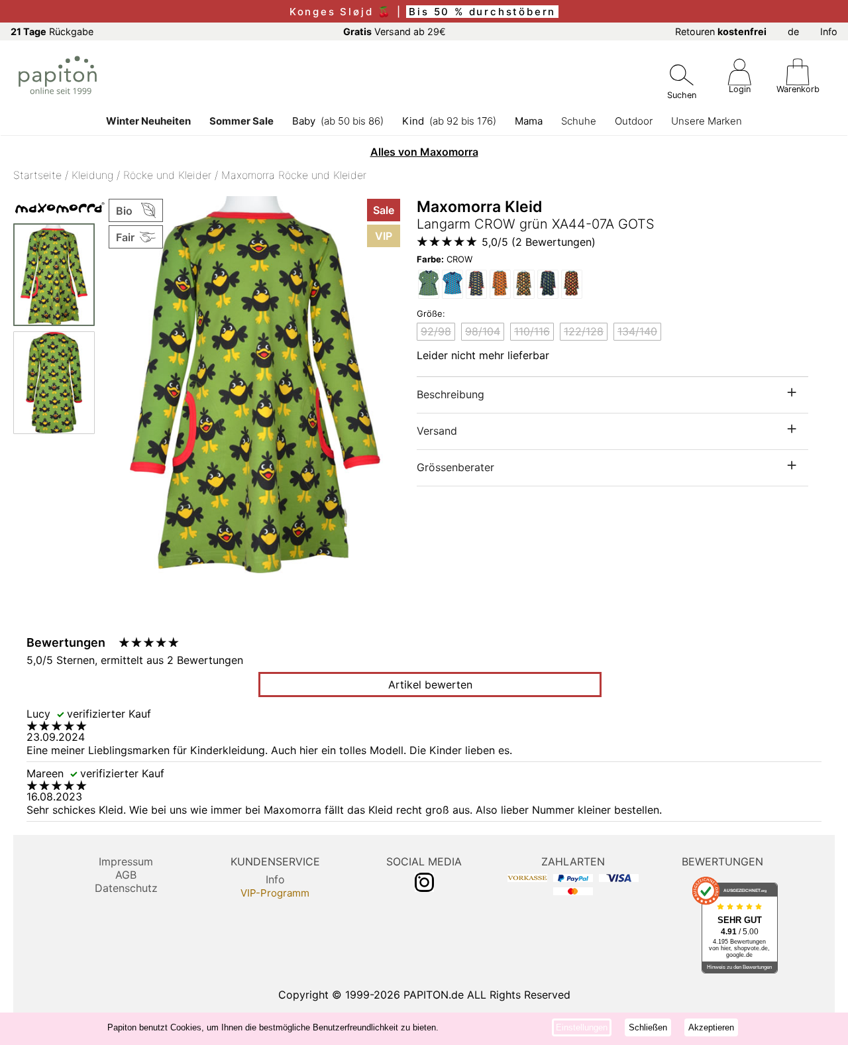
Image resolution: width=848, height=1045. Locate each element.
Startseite (37, 175)
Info (828, 31)
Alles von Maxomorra (424, 151)
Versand (437, 430)
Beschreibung (450, 394)
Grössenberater (455, 467)
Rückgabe (52, 31)
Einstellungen (582, 1027)
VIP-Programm (274, 893)
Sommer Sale (241, 121)
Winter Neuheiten (148, 121)
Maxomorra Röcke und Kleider (293, 175)
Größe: (431, 313)
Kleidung (92, 175)
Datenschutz (126, 888)
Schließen (648, 1027)
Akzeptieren (711, 1027)
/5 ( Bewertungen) (539, 241)
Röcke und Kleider (167, 175)
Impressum (126, 861)
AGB (125, 874)
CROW (444, 259)
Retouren (721, 31)
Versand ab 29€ (394, 31)
